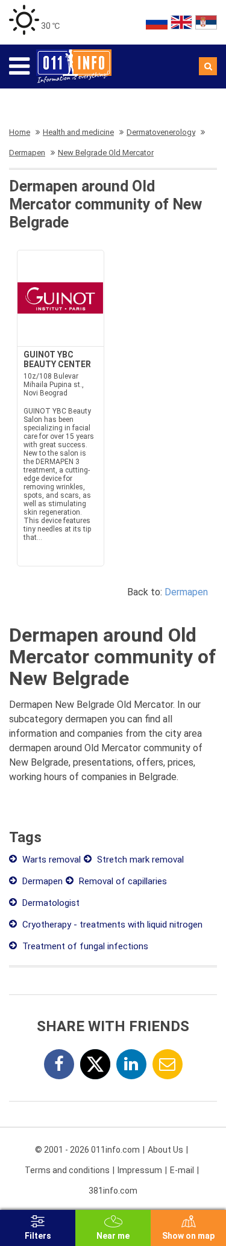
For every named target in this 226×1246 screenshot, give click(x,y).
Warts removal (50, 859)
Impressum (140, 1170)
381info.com (113, 1190)
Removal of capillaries (122, 881)
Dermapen (186, 592)
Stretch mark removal (139, 859)
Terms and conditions (67, 1170)
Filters (38, 1236)
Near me (113, 1236)
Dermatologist (50, 902)
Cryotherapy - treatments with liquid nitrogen (111, 924)
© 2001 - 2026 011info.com (87, 1150)
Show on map (188, 1236)
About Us (165, 1150)
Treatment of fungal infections (84, 946)
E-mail (182, 1170)
